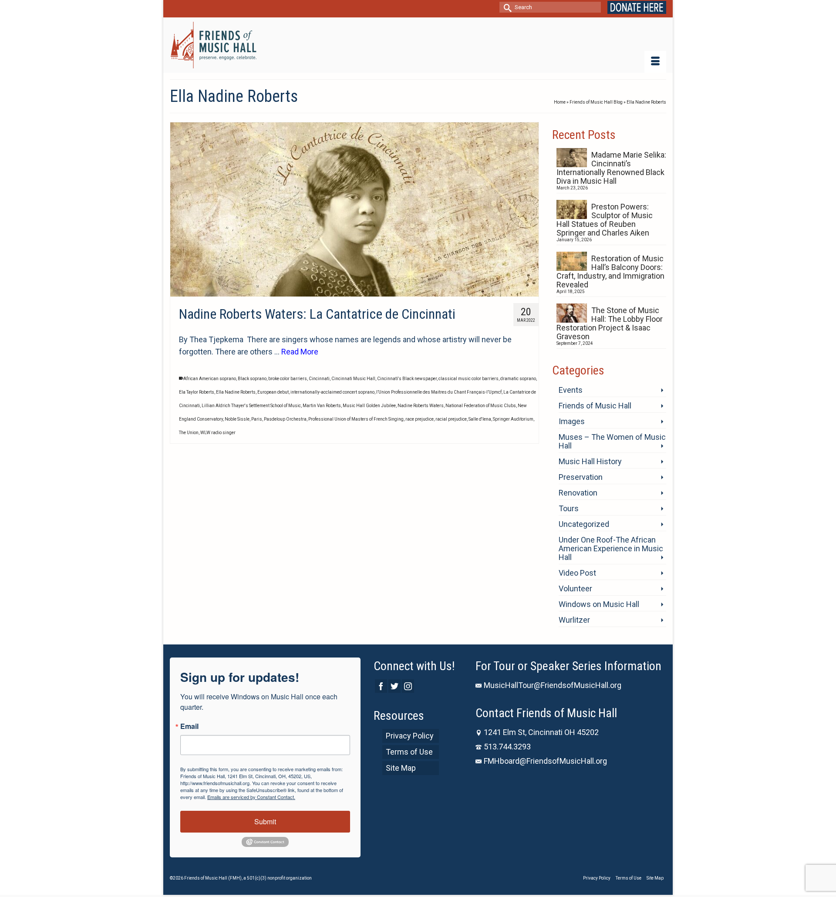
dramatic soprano (518, 378)
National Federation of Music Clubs (480, 405)
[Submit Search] (505, 7)
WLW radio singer (218, 432)
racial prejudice (451, 419)
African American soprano (209, 378)
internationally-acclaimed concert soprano (332, 392)
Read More (299, 351)
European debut (273, 392)
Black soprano (252, 378)
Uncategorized (584, 524)
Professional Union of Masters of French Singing (356, 419)
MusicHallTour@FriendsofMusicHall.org (552, 685)
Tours (569, 508)
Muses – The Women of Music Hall (612, 441)
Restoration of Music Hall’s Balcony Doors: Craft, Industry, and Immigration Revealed (610, 271)
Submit (265, 821)
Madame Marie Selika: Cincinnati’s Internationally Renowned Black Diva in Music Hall (611, 167)
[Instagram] (408, 686)
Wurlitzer (574, 619)
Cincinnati (319, 378)
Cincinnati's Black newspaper (407, 378)
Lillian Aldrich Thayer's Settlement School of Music (251, 405)
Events (571, 390)
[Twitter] (394, 686)
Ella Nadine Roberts (236, 392)
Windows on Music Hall (599, 604)
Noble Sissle (237, 419)
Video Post (577, 572)
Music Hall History (590, 461)
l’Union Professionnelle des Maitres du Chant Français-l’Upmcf (439, 392)
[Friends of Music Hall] (214, 45)
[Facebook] (381, 686)
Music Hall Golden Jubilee (369, 405)
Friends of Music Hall (595, 405)
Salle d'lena (480, 419)
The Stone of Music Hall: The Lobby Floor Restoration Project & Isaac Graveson (609, 323)
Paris (256, 419)
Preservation (581, 477)
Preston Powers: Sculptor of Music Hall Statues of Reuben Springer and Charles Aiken (604, 219)
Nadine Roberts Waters (421, 405)
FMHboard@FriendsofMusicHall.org (545, 760)
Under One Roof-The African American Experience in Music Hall (611, 548)
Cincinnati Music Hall (353, 378)
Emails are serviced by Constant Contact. (251, 796)
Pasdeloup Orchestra (285, 419)
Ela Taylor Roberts (196, 392)
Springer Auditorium (513, 419)
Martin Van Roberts (322, 405)
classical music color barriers (468, 378)
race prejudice (419, 419)
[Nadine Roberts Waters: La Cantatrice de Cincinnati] (354, 209)
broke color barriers (287, 378)
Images (572, 421)
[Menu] (655, 62)
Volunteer (575, 588)
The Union (189, 432)
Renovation (578, 492)
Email (189, 726)
